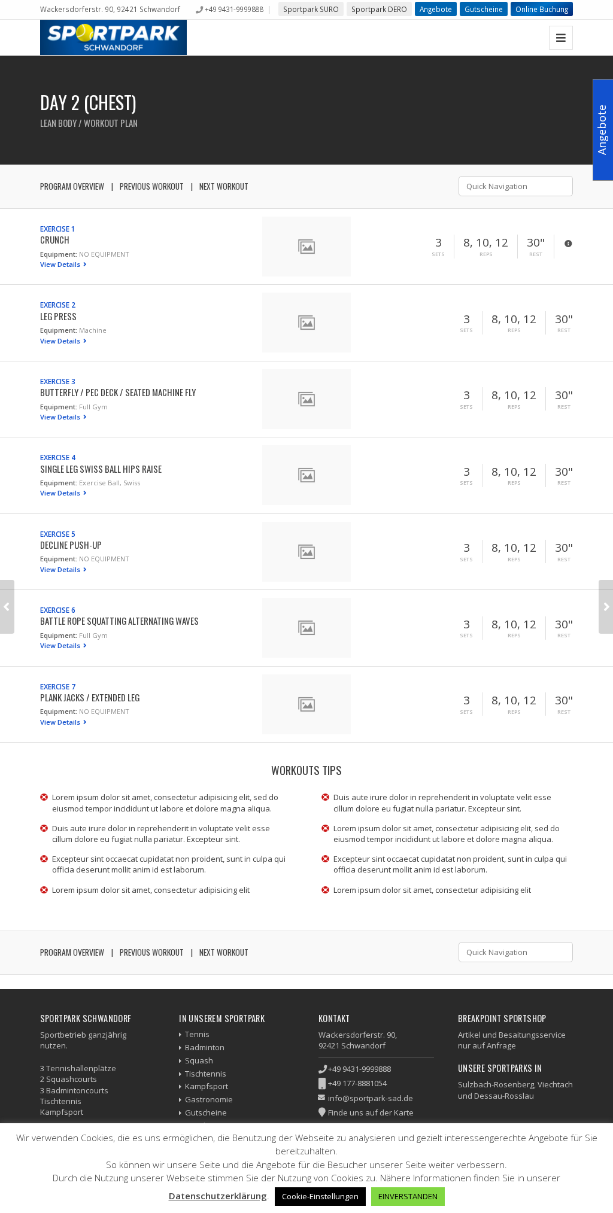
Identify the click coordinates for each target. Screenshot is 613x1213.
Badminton (204, 1047)
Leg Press (58, 316)
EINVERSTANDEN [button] (408, 1196)
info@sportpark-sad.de (370, 1098)
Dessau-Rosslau (504, 1095)
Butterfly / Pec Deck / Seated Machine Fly (118, 392)
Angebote (436, 9)
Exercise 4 (57, 457)
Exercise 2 (57, 304)
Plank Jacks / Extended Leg (89, 697)
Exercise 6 (57, 610)
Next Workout (223, 186)
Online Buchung (541, 9)
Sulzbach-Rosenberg (496, 1084)
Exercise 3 (57, 381)
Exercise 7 (57, 686)
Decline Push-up (71, 544)
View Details (61, 264)
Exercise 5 (57, 534)
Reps (486, 254)
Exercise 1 (57, 228)
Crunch (54, 239)
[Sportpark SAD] (113, 37)
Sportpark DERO (379, 9)
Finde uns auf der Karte (371, 1112)
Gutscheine (484, 9)
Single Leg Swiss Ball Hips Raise (101, 468)
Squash (199, 1060)
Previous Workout (152, 186)
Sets (438, 254)
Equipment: (58, 254)
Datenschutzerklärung (218, 1196)
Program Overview (72, 186)
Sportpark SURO (311, 9)
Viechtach (555, 1084)
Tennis (197, 1034)
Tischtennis (205, 1073)
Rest (535, 254)
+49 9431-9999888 (234, 9)
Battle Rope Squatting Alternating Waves (119, 620)
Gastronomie (209, 1099)
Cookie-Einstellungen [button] (320, 1196)
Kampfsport (206, 1086)
